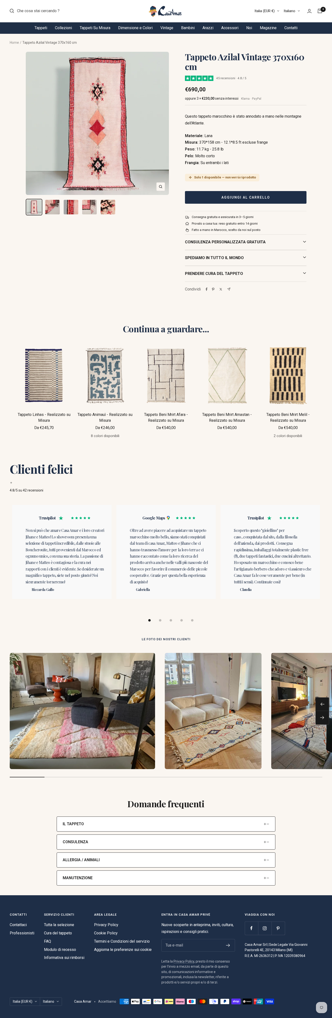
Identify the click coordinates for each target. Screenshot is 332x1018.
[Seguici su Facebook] (251, 928)
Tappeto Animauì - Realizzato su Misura (105, 417)
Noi (249, 28)
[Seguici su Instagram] (264, 928)
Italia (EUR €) (264, 11)
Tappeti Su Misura (95, 28)
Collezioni (63, 28)
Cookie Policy (106, 933)
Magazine (268, 28)
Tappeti (41, 28)
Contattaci (18, 924)
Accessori (229, 28)
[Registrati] (228, 945)
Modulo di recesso (60, 949)
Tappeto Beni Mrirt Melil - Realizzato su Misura (288, 417)
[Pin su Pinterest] (213, 289)
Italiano (289, 11)
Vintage (166, 28)
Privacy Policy (106, 924)
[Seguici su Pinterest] (278, 928)
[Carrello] (319, 11)
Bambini (188, 28)
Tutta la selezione (59, 924)
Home (14, 42)
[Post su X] (221, 289)
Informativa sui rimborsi (64, 957)
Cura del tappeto (58, 933)
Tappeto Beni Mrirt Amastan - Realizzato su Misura (227, 417)
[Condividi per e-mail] (228, 289)
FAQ (47, 941)
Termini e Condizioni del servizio (122, 941)
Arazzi (207, 28)
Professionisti (22, 933)
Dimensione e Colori (135, 28)
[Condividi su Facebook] (207, 289)
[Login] (309, 11)
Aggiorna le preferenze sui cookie (123, 949)
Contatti (290, 28)
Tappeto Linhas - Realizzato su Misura (44, 417)
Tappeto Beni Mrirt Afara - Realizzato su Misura (166, 417)
